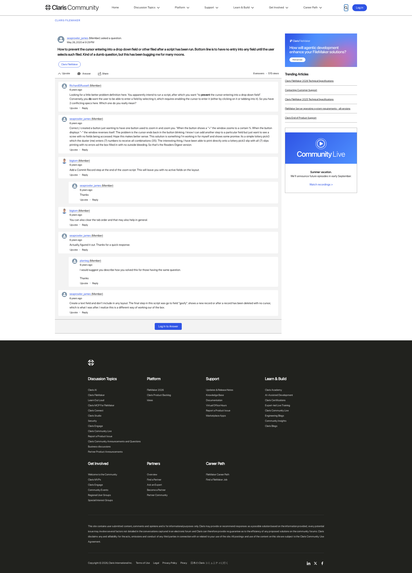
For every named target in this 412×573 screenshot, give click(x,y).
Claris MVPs (94, 479)
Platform (180, 7)
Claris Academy (273, 389)
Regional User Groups (99, 495)
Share (105, 73)
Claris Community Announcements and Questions (114, 441)
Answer (86, 73)
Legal (156, 563)
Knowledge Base (215, 395)
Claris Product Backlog (159, 395)
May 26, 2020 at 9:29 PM (80, 42)
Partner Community (157, 495)
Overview (152, 474)
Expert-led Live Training (277, 405)
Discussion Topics (144, 7)
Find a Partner (154, 479)
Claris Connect (95, 410)
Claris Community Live (100, 431)
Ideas (150, 400)
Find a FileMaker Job (216, 479)
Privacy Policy (169, 563)
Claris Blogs (271, 425)
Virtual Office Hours (216, 405)
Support (209, 7)
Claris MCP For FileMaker (101, 405)
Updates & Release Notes (219, 389)
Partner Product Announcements (105, 451)
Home (115, 7)
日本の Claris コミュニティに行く (209, 563)
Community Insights (275, 420)
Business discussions (99, 446)
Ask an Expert (154, 484)
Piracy (183, 563)
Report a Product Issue (100, 436)
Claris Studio (94, 415)
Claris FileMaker (96, 395)
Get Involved (276, 7)
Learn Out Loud (96, 400)
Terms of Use (143, 563)
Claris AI (92, 389)
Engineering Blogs (274, 415)
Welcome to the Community (102, 474)
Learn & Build (241, 7)
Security (92, 420)
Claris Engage (95, 425)
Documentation (214, 400)
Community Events (98, 489)
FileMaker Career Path (217, 474)
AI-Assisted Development (279, 395)
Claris (91, 363)
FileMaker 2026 (155, 389)
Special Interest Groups (100, 500)
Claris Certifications (275, 400)
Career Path (310, 7)
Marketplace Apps (216, 415)
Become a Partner (156, 489)
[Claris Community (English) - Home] (72, 8)
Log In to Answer (168, 326)
